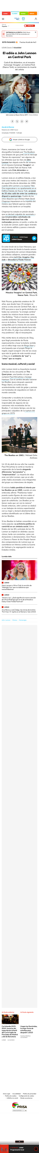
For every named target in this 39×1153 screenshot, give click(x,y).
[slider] (19, 1144)
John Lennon (6, 620)
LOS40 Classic (7, 47)
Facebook (12, 121)
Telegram (27, 121)
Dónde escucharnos (26, 1098)
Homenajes (23, 620)
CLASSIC (14, 13)
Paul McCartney (16, 377)
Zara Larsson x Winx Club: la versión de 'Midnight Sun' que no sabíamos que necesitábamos (17, 587)
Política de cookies (10, 1096)
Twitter (17, 121)
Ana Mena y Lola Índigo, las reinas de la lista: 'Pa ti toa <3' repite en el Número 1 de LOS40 (19, 611)
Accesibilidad (16, 1094)
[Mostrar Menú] (3, 19)
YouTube (15, 1048)
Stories (32, 1048)
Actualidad (17, 47)
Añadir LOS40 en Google (21, 140)
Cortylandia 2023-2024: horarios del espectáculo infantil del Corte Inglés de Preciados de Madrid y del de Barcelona (10, 1031)
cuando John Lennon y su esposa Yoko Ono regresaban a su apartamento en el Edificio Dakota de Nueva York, (19, 190)
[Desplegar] (19, 1141)
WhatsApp (22, 121)
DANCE (23, 13)
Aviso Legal (6, 1094)
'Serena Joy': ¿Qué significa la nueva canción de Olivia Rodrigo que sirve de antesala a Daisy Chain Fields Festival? (19, 600)
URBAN (32, 13)
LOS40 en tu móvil (12, 1098)
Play (36, 1148)
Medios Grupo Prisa (19, 1110)
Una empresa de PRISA (19, 1105)
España (4, 26)
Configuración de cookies (26, 1096)
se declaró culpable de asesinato (20, 214)
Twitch (28, 1048)
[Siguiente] (36, 42)
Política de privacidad (29, 1094)
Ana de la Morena (8, 127)
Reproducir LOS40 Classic (34, 238)
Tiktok (11, 1048)
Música (14, 620)
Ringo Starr (29, 345)
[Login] (36, 19)
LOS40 (5, 13)
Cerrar (35, 32)
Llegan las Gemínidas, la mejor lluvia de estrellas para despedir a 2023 (28, 1029)
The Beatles (28, 152)
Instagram (6, 1048)
